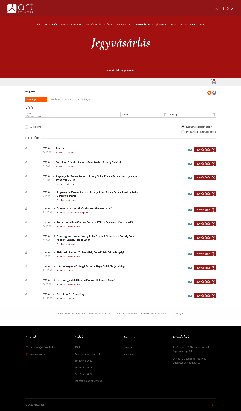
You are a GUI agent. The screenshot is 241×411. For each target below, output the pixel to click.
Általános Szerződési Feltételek (70, 313)
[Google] (227, 8)
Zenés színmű (74, 226)
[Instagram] (231, 8)
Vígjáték (72, 244)
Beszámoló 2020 (83, 360)
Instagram (129, 354)
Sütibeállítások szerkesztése (154, 313)
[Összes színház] (71, 116)
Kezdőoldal (113, 70)
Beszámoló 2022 (83, 374)
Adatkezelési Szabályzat (101, 313)
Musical (70, 152)
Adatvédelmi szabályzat (87, 354)
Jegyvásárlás (203, 149)
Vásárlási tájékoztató (127, 313)
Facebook (129, 347)
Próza (70, 270)
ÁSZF (77, 347)
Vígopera (71, 184)
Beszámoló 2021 (83, 367)
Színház (60, 152)
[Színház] (71, 113)
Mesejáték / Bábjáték (78, 212)
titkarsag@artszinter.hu (42, 347)
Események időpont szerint (199, 127)
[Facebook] (223, 8)
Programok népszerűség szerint (201, 132)
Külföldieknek (36, 127)
